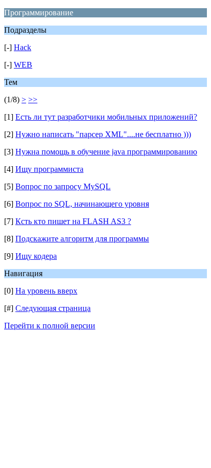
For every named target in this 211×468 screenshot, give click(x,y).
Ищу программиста (49, 169)
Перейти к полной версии (49, 325)
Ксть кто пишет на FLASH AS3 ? (73, 221)
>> (32, 99)
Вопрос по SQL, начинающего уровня (82, 203)
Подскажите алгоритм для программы (82, 238)
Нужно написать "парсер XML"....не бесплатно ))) (103, 134)
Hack (22, 47)
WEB (23, 64)
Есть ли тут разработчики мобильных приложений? (106, 117)
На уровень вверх (46, 290)
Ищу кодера (36, 256)
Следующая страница (53, 308)
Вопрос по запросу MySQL (63, 186)
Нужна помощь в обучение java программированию (106, 151)
